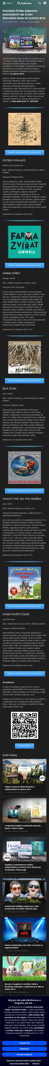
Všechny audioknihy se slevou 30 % (24, 673)
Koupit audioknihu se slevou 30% (24, 152)
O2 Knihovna (24, 746)
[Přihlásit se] (44, 3)
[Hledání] (39, 3)
